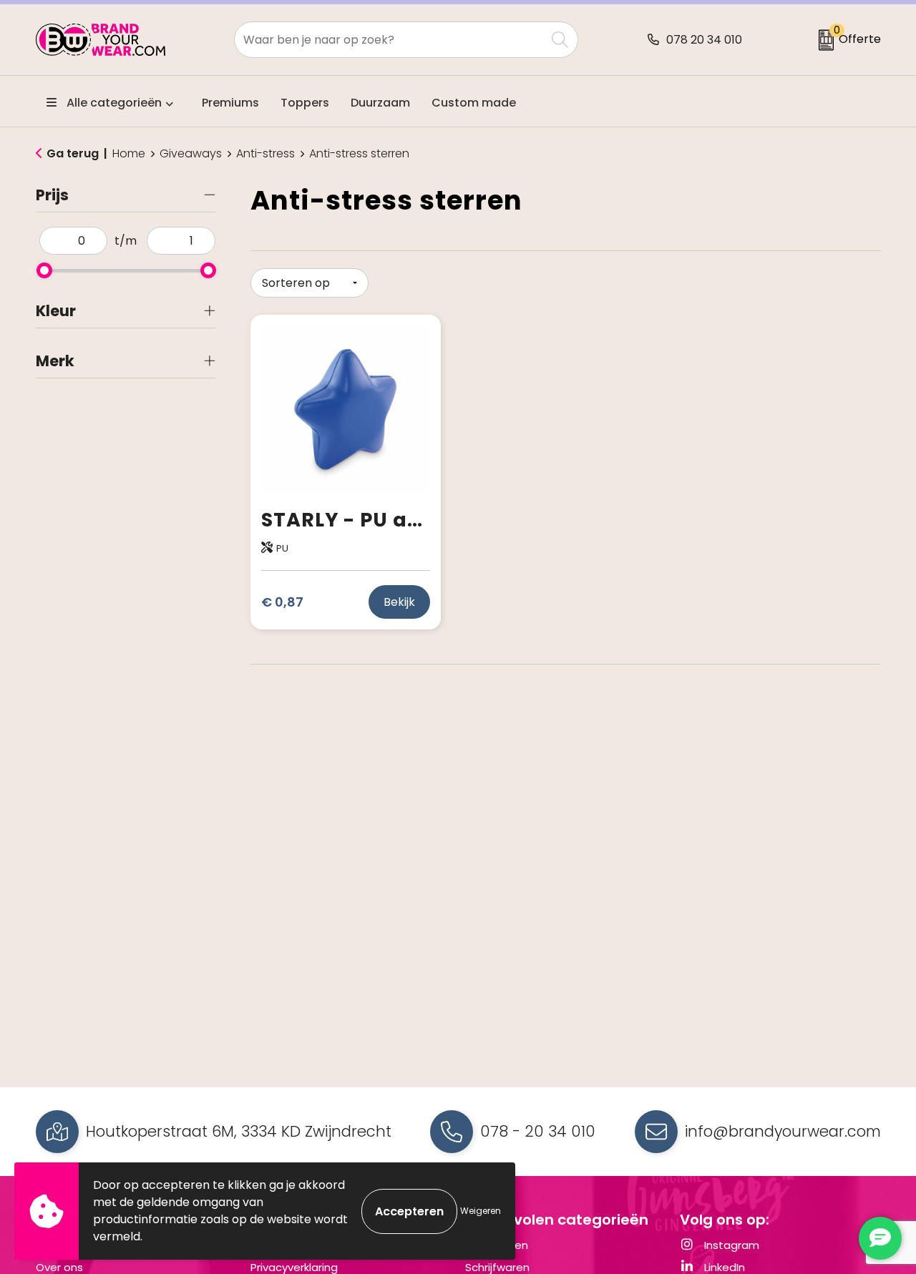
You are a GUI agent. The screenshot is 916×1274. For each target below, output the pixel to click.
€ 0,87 (282, 602)
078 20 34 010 (704, 39)
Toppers (305, 102)
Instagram (730, 1245)
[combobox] (390, 39)
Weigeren (480, 1211)
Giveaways (191, 154)
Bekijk (399, 602)
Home (128, 154)
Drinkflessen (496, 1245)
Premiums (230, 102)
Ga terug (73, 153)
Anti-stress (265, 154)
